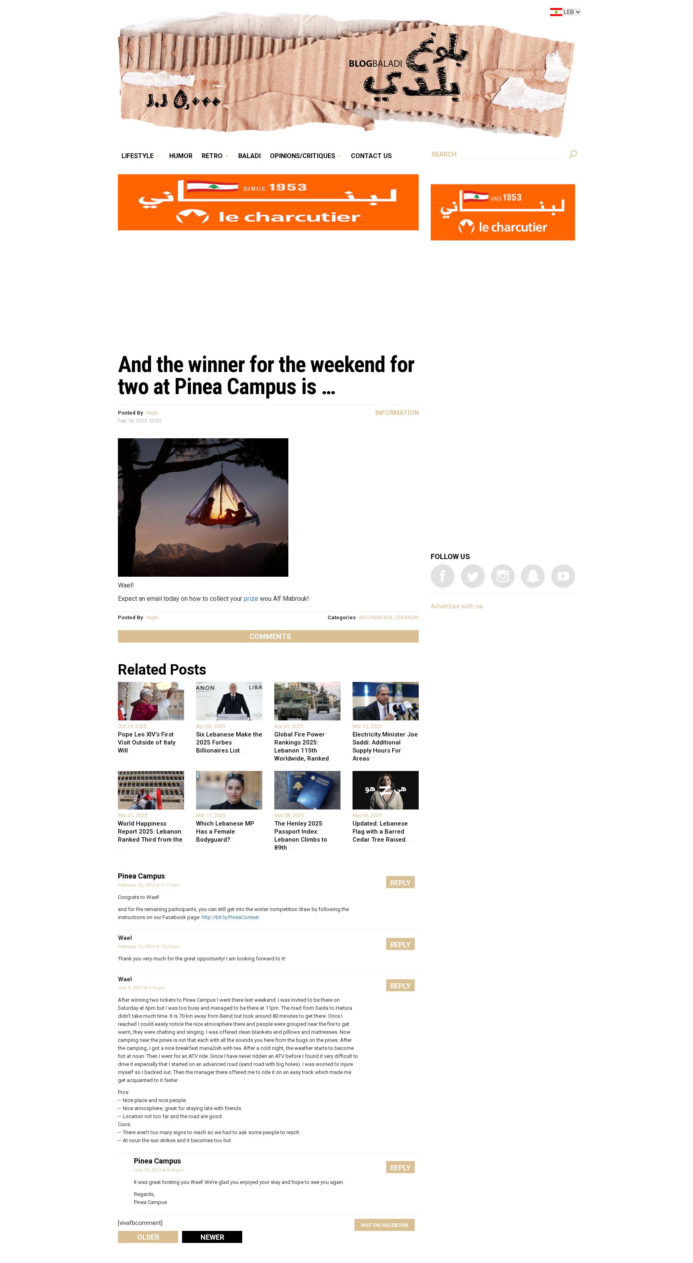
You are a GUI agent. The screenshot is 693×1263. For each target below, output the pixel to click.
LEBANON (407, 617)
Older (148, 1237)
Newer (212, 1237)
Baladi (299, 13)
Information (397, 413)
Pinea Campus (141, 876)
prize (251, 598)
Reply (400, 883)
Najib (152, 413)
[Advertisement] (268, 287)
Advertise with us (457, 606)
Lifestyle (205, 13)
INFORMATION (375, 617)
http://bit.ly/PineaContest (230, 917)
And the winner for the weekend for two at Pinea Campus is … (266, 375)
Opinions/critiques (344, 13)
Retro (268, 13)
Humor (242, 13)
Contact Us (404, 13)
